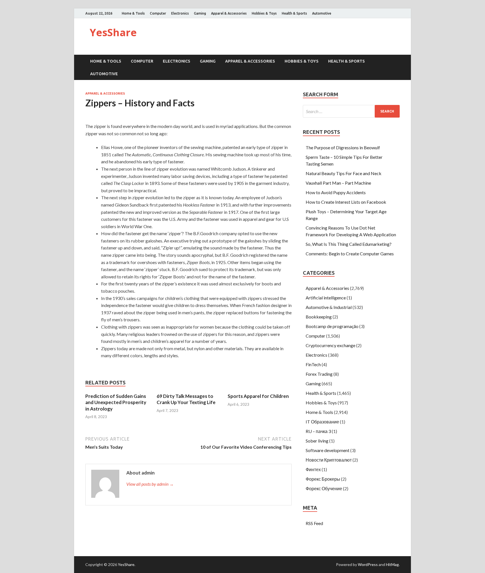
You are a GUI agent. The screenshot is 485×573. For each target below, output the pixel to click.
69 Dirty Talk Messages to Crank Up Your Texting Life (186, 399)
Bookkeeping (319, 316)
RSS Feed (314, 523)
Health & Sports (294, 13)
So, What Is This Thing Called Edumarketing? (349, 244)
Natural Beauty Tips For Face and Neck (343, 173)
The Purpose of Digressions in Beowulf (343, 147)
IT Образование (322, 421)
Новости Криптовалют (329, 459)
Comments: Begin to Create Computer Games (350, 253)
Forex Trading (319, 374)
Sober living (317, 440)
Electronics (180, 13)
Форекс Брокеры (323, 479)
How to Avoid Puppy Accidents (336, 192)
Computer (158, 13)
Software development (327, 450)
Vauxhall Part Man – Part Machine (338, 182)
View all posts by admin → (150, 484)
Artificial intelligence (326, 297)
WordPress (368, 564)
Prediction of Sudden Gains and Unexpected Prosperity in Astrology (115, 402)
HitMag (392, 564)
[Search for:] (351, 111)
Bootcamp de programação (332, 326)
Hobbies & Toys (264, 13)
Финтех (313, 469)
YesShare (113, 32)
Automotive (321, 13)
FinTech (313, 364)
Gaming (200, 13)
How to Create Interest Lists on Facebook (346, 202)
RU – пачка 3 (318, 431)
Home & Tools (133, 13)
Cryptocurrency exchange (330, 345)
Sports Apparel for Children (258, 396)
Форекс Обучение (324, 488)
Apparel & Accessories (229, 13)
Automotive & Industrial (329, 307)
